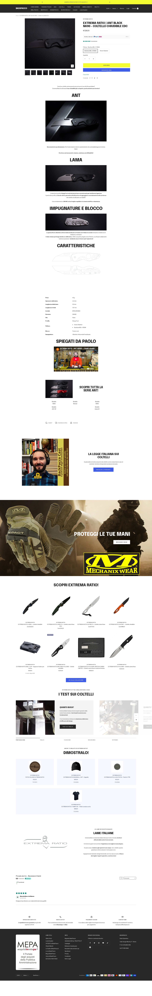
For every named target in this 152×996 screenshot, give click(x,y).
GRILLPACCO (34, 10)
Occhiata (76, 782)
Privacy (67, 953)
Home (17, 15)
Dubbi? (50, 423)
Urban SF (97, 409)
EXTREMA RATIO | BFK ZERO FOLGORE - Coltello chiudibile (60, 667)
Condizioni (67, 956)
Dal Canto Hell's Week (51, 958)
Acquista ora (107, 70)
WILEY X (96, 7)
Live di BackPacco (50, 951)
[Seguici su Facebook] (90, 943)
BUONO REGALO (65, 10)
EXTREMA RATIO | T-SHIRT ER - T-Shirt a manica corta (76, 806)
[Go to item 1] (20, 885)
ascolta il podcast (103, 469)
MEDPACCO (44, 10)
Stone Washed (104, 51)
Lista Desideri (83, 10)
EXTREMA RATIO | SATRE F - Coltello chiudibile (122, 624)
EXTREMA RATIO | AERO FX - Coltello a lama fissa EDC (60, 625)
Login (128, 8)
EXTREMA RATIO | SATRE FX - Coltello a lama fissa (91, 624)
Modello (54, 401)
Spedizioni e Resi (62, 423)
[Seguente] (136, 720)
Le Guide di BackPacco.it (52, 948)
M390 (97, 403)
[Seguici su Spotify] (90, 947)
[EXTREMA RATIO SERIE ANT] (59, 379)
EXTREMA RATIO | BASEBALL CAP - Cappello (76, 777)
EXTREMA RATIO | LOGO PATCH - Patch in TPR (117, 777)
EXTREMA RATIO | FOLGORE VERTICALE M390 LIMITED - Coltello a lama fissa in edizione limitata (91, 667)
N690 (54, 403)
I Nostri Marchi (49, 946)
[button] (86, 41)
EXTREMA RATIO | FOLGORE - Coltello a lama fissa (122, 666)
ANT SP (54, 409)
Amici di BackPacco (51, 956)
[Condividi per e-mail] (97, 78)
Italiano (114, 8)
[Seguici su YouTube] (103, 943)
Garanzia (75, 423)
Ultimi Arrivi (49, 938)
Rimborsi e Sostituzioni (71, 946)
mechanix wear (121, 542)
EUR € (107, 8)
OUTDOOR (77, 7)
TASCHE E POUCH (46, 7)
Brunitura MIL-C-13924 (90, 51)
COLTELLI (62, 7)
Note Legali (68, 958)
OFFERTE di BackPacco (52, 943)
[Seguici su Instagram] (99, 943)
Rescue (75, 403)
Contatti (75, 10)
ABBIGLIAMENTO (87, 7)
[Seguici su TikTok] (107, 943)
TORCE (69, 7)
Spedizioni (67, 951)
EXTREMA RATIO (88, 19)
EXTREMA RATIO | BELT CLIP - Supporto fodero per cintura (30, 667)
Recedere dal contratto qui (72, 948)
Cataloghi (67, 943)
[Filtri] (121, 878)
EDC (55, 7)
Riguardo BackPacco (70, 938)
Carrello (135, 8)
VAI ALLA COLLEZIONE (76, 680)
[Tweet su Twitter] (94, 78)
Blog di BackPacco (50, 953)
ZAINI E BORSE (35, 7)
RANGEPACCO (54, 10)
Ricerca (122, 8)
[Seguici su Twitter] (94, 943)
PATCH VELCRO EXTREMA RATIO (34, 777)
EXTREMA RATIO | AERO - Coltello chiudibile (30, 624)
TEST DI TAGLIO (67, 726)
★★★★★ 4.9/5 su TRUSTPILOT (73, 941)
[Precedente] (136, 715)
